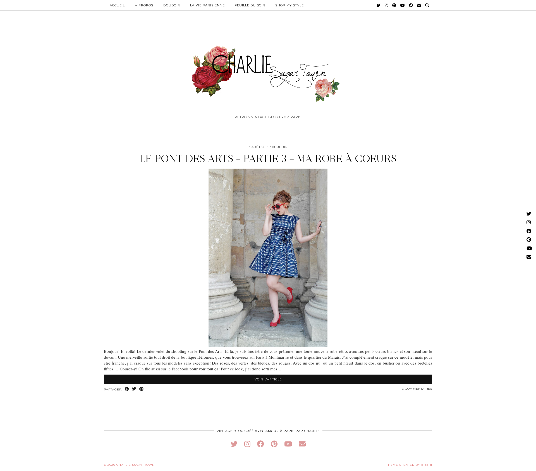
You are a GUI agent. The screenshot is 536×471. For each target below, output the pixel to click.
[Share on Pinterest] (141, 389)
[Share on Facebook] (127, 389)
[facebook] (260, 443)
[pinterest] (274, 443)
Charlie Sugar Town (135, 465)
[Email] (419, 5)
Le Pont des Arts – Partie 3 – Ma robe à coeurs (268, 158)
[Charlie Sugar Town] (268, 70)
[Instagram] (386, 5)
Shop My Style (289, 5)
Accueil (117, 5)
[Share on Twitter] (134, 389)
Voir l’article (268, 379)
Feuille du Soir (250, 5)
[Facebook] (411, 5)
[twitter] (234, 443)
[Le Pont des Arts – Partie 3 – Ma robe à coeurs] (268, 345)
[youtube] (288, 443)
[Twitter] (379, 5)
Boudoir (171, 5)
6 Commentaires (417, 388)
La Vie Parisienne (207, 5)
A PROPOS (144, 5)
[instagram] (247, 443)
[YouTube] (402, 5)
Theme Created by (409, 465)
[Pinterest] (394, 5)
